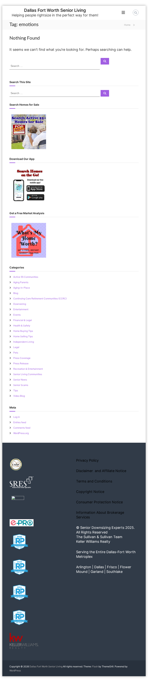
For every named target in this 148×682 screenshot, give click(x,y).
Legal (16, 347)
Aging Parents (20, 282)
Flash (95, 666)
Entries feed (19, 422)
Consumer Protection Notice (99, 502)
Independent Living (23, 341)
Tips (15, 390)
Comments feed (21, 427)
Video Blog (19, 395)
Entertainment (20, 309)
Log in (16, 416)
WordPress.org (21, 433)
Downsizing (19, 303)
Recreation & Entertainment (28, 368)
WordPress (15, 670)
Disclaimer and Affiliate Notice (101, 471)
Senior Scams (20, 385)
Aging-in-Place (21, 287)
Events (17, 314)
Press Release (21, 363)
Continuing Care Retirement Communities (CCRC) (40, 298)
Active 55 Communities (25, 276)
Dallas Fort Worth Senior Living (55, 10)
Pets (15, 352)
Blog (15, 293)
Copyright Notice (90, 492)
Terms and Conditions (94, 481)
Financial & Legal (22, 320)
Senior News (20, 379)
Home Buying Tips (23, 331)
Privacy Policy (87, 460)
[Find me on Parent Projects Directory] (18, 503)
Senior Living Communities (27, 374)
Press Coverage (21, 358)
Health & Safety (21, 325)
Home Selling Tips (23, 336)
